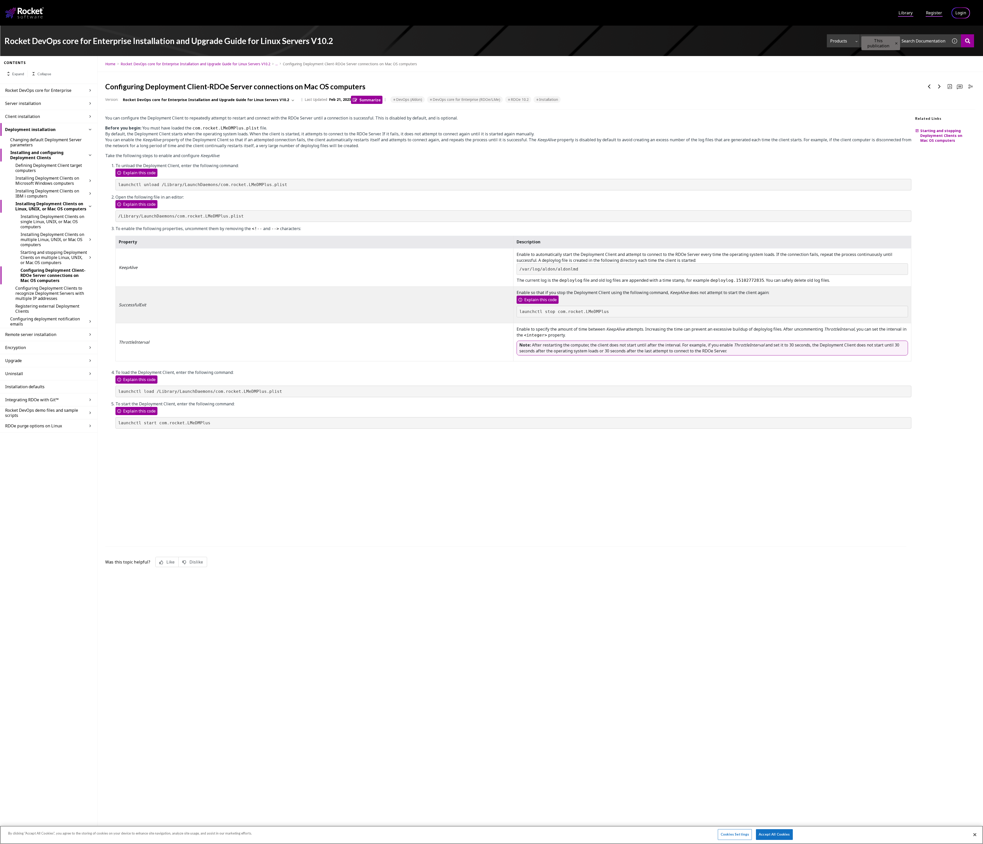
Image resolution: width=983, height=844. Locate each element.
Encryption (15, 347)
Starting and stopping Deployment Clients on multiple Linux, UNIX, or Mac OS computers (53, 257)
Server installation (23, 103)
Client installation (22, 116)
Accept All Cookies (774, 834)
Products (838, 41)
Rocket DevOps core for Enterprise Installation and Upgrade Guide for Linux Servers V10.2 (195, 64)
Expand (18, 74)
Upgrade (13, 360)
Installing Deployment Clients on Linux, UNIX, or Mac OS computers (50, 206)
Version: (111, 99)
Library (906, 13)
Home (110, 64)
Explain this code (139, 173)
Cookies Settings (735, 834)
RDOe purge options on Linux (33, 426)
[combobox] (904, 40)
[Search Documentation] (967, 40)
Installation (548, 99)
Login (960, 13)
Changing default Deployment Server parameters (46, 142)
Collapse (44, 74)
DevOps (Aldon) (409, 99)
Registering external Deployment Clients (47, 309)
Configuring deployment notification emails (45, 321)
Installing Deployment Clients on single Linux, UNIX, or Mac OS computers (52, 221)
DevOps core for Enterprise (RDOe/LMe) (466, 99)
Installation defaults (25, 386)
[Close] (974, 834)
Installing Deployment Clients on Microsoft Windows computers (47, 181)
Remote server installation (30, 334)
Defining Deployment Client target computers (48, 168)
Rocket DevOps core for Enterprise (38, 90)
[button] (896, 43)
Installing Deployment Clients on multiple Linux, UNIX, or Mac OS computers (52, 239)
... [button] (276, 64)
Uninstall (14, 373)
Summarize (370, 99)
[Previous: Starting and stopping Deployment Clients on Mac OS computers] (929, 86)
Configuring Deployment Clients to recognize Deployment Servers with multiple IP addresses (49, 293)
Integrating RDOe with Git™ (32, 400)
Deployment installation (30, 129)
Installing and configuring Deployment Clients (36, 155)
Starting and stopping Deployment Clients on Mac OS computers (941, 135)
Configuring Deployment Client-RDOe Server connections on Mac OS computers (53, 275)
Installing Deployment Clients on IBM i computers (47, 193)
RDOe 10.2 (520, 99)
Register (934, 13)
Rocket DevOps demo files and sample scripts (41, 412)
